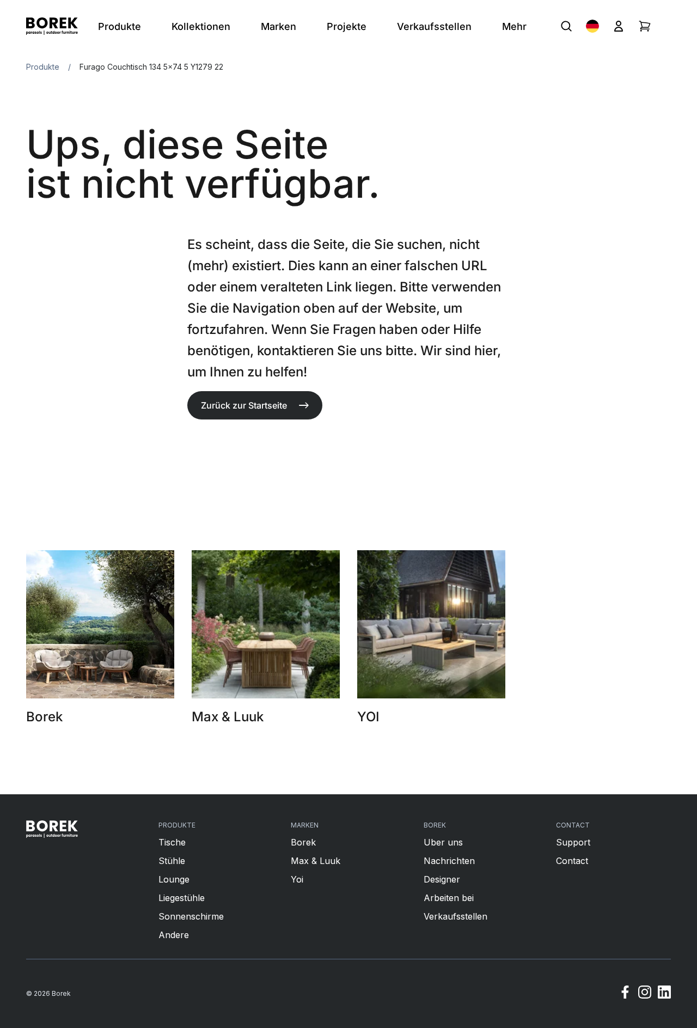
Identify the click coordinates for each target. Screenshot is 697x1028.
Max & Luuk (315, 860)
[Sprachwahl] (592, 26)
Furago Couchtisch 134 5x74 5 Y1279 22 (151, 66)
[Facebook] (625, 994)
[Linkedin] (664, 994)
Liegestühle (181, 897)
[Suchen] (566, 26)
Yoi (297, 879)
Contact (572, 860)
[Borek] (52, 829)
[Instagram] (644, 994)
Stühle (171, 860)
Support (573, 842)
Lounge (173, 879)
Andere (173, 934)
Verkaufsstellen (455, 916)
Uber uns (443, 842)
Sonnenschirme (191, 916)
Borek (303, 842)
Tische (172, 842)
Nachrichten (449, 860)
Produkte (42, 66)
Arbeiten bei (449, 897)
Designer (442, 879)
